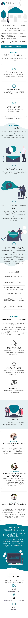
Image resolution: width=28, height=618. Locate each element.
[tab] (14, 277)
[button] (14, 46)
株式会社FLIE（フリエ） (14, 591)
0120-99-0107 (14, 609)
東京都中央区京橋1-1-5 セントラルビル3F (14, 600)
